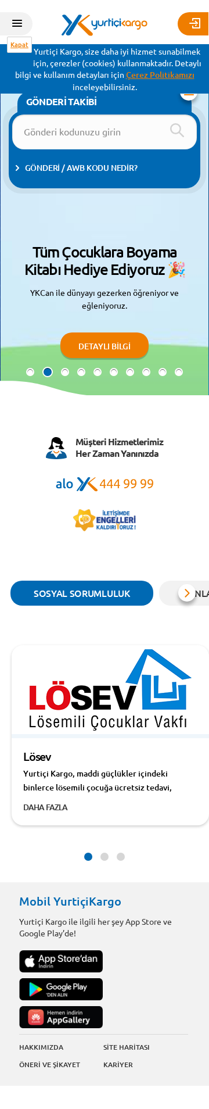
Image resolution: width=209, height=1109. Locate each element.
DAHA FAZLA (45, 807)
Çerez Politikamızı (160, 74)
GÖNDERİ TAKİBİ (61, 101)
